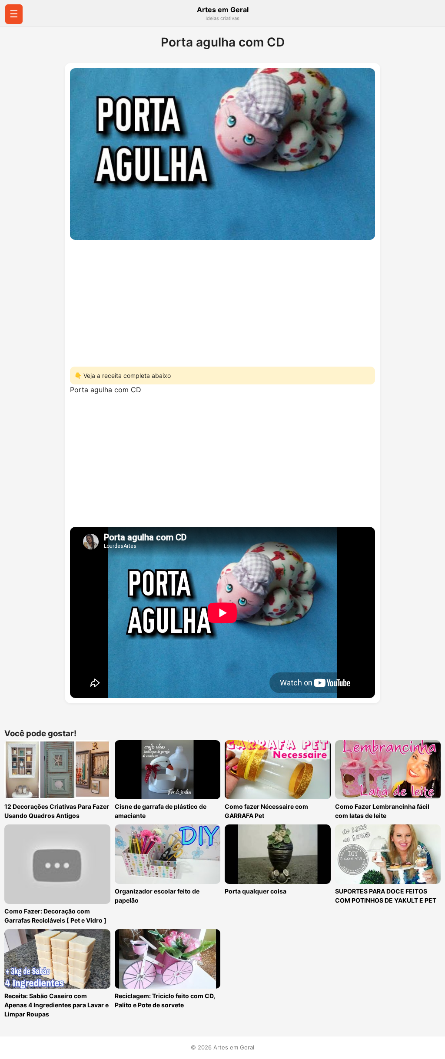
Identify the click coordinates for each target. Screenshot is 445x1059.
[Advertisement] (222, 300)
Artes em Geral (223, 9)
